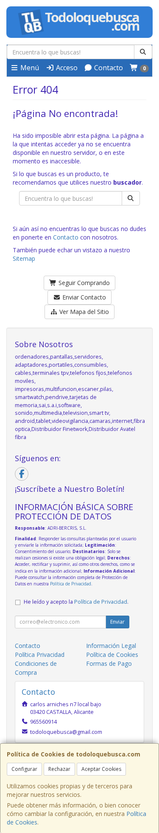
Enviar (117, 621)
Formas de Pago (109, 663)
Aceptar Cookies (101, 769)
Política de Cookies (112, 654)
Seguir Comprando (83, 283)
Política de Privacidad (70, 584)
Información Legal (111, 646)
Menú (29, 67)
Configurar (24, 769)
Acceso (66, 67)
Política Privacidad (39, 654)
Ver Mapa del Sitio (83, 312)
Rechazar (59, 769)
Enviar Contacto (83, 297)
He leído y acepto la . (76, 601)
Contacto (107, 67)
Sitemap (24, 258)
